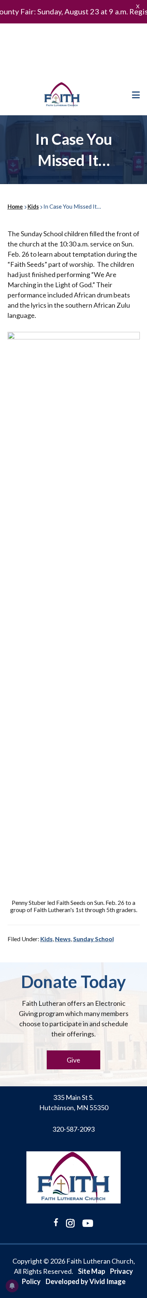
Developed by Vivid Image (86, 1281)
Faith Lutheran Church (62, 95)
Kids (46, 938)
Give (73, 1060)
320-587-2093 (73, 1129)
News (63, 938)
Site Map (91, 1271)
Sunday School (93, 938)
